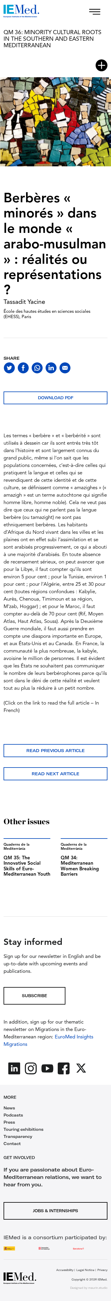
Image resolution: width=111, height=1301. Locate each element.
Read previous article (55, 750)
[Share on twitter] (9, 368)
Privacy (102, 1270)
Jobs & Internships (55, 1210)
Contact (12, 1143)
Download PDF (55, 397)
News (9, 1108)
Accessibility (64, 1270)
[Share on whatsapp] (37, 368)
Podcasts (13, 1115)
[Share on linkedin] (51, 368)
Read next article (55, 773)
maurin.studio (97, 1287)
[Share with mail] (65, 368)
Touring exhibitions (24, 1129)
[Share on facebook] (23, 368)
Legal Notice (85, 1270)
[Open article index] (101, 65)
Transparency (18, 1136)
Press (9, 1122)
